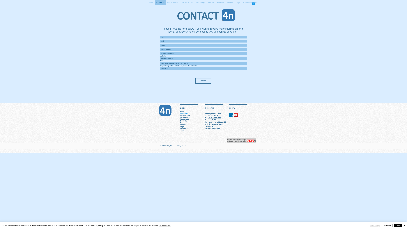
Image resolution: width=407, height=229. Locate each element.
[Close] (404, 225)
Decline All (387, 226)
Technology (184, 119)
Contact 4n (184, 113)
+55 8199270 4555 (214, 118)
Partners (183, 125)
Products (183, 121)
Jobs (182, 130)
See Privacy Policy (165, 226)
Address (162, 61)
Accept (398, 226)
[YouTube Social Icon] (236, 115)
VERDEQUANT (185, 117)
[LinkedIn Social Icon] (231, 115)
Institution (163, 56)
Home (182, 111)
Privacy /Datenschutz (212, 128)
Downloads (184, 128)
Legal (182, 127)
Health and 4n (185, 115)
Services (183, 123)
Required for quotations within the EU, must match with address (179, 65)
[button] (253, 3)
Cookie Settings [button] (375, 226)
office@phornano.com (213, 113)
